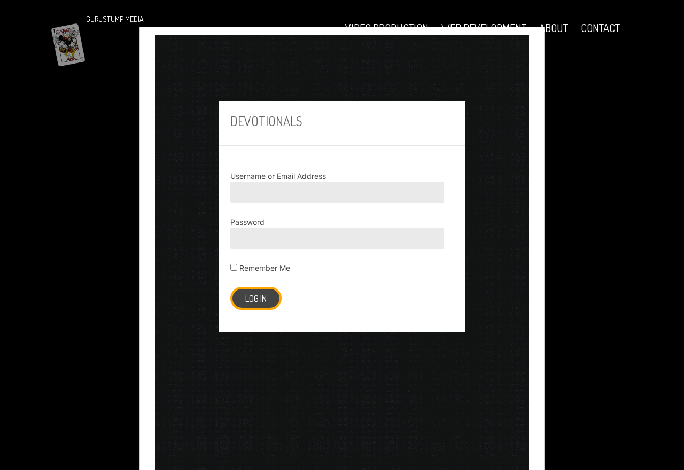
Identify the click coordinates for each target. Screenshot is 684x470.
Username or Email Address (278, 176)
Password (247, 221)
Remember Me (263, 267)
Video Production (387, 28)
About (553, 28)
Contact (600, 28)
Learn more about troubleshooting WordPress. (117, 249)
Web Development (483, 28)
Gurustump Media (115, 19)
